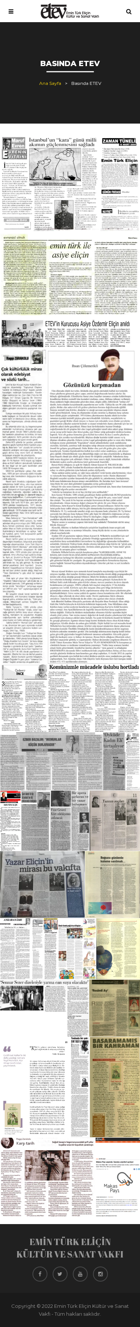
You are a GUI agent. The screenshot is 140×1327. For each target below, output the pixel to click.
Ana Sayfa (50, 83)
